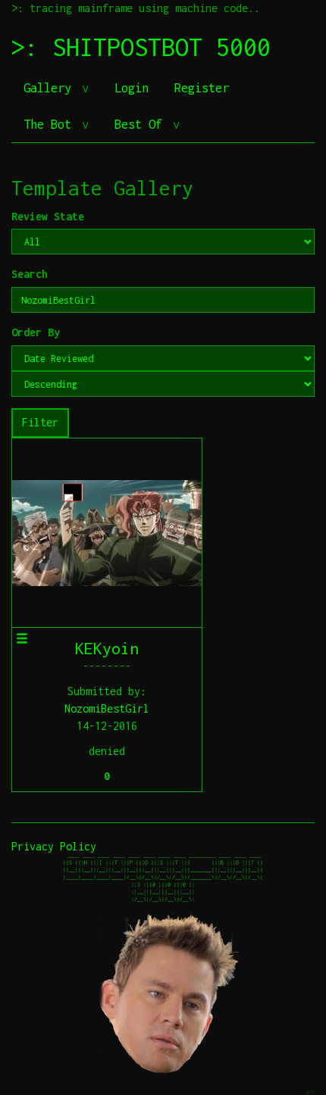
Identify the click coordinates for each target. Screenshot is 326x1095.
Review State (47, 216)
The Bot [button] (51, 124)
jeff (310, 1091)
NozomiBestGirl (106, 708)
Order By (35, 332)
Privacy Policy (53, 846)
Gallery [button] (51, 87)
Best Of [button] (141, 124)
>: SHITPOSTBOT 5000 (141, 47)
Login (131, 87)
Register (201, 87)
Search (29, 273)
